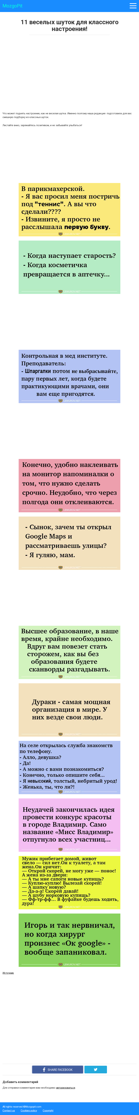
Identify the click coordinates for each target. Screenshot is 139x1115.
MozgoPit (13, 6)
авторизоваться (65, 1087)
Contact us (9, 1110)
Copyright (48, 1110)
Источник (8, 972)
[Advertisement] (52, 72)
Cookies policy (29, 1110)
